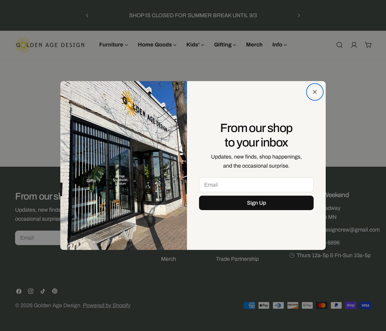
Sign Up (256, 203)
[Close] (315, 92)
